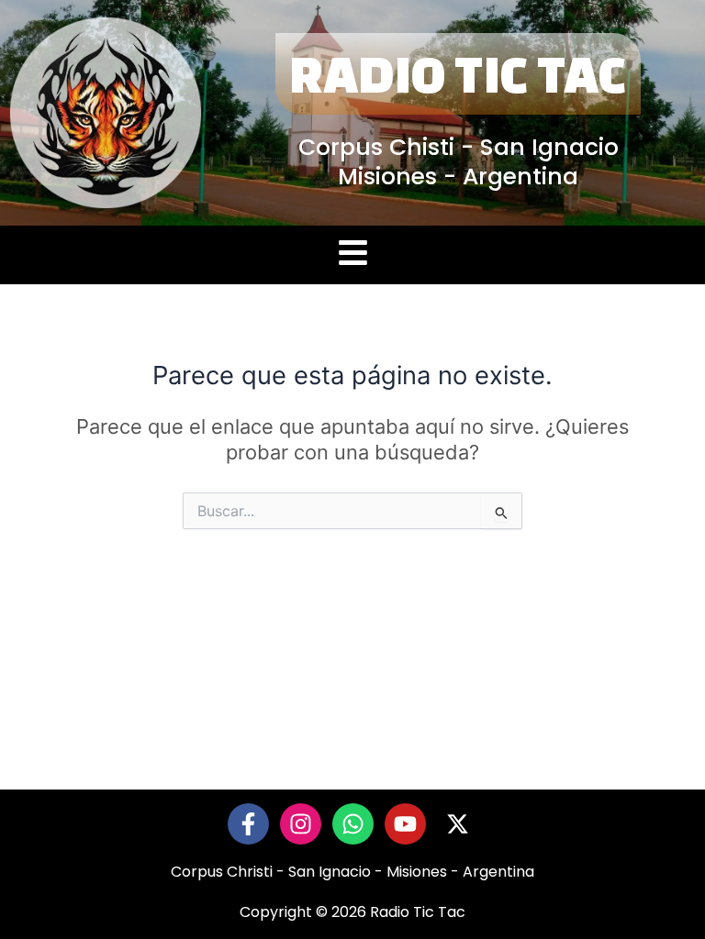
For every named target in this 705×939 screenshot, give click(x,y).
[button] (352, 255)
